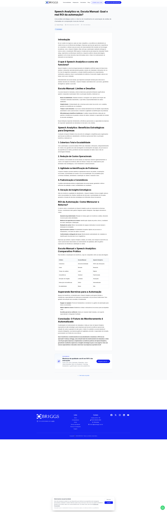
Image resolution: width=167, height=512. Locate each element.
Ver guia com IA (102, 361)
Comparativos (75, 420)
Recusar (109, 499)
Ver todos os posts (84, 375)
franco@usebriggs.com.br (96, 424)
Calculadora (83, 2)
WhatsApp (96, 422)
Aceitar (108, 502)
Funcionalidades (67, 2)
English (75, 428)
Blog (89, 2)
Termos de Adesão (75, 424)
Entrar (75, 422)
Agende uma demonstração (113, 2)
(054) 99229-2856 (96, 420)
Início (75, 417)
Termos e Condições (75, 426)
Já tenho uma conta (97, 2)
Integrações (76, 2)
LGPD (53, 421)
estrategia (59, 29)
